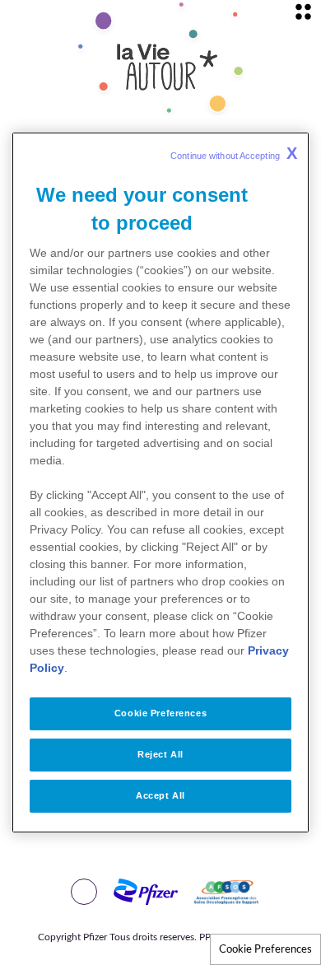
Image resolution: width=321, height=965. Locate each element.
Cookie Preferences (265, 949)
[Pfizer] (129, 892)
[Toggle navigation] (303, 11)
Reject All (160, 754)
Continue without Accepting (233, 153)
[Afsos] (210, 892)
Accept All (160, 795)
